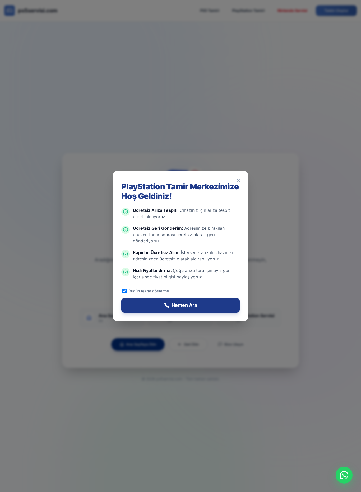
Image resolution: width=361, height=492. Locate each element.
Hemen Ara (184, 305)
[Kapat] (238, 180)
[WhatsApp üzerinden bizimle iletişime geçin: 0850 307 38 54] (344, 475)
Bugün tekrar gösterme (149, 291)
